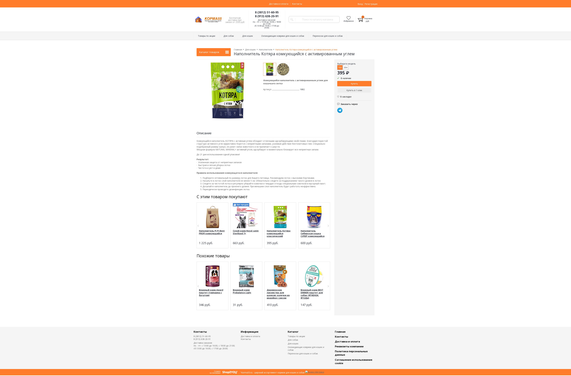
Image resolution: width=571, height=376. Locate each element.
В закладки (345, 96)
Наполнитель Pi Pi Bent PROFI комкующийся (212, 232)
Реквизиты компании (349, 346)
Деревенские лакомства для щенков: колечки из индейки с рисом (278, 293)
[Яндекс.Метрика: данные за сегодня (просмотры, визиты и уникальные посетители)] (314, 372)
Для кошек (293, 343)
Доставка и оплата (278, 3)
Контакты (297, 3)
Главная (340, 331)
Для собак (293, 339)
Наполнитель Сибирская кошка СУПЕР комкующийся (312, 233)
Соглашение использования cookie (353, 361)
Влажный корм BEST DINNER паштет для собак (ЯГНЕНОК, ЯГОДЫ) (312, 293)
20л (345, 67)
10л (340, 67)
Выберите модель (346, 63)
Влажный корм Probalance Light (242, 291)
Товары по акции (296, 336)
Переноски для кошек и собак (303, 353)
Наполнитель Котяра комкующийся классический (278, 233)
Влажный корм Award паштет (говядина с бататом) (211, 292)
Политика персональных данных (351, 353)
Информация (249, 331)
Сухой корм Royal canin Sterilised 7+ (246, 232)
